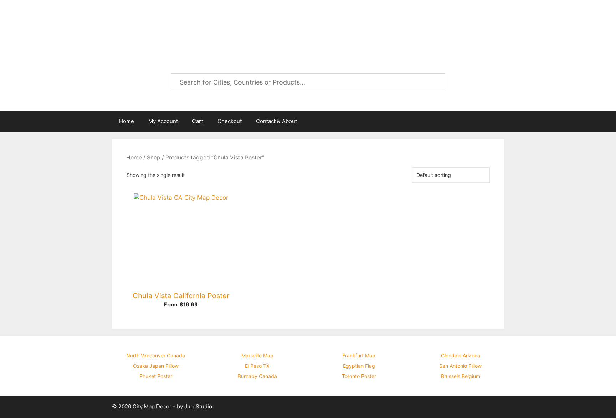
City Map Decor (169, 25)
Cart (197, 121)
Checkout (229, 121)
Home (126, 121)
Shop (153, 157)
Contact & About (276, 121)
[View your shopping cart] (495, 121)
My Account (163, 121)
